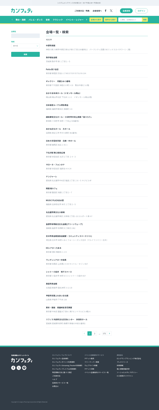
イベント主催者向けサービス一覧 (96, 372)
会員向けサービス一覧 (60, 383)
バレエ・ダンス (36, 20)
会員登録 (126, 10)
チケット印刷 (89, 369)
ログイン (141, 10)
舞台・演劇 (21, 20)
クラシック (58, 20)
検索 (145, 19)
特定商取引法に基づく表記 (62, 372)
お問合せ (55, 386)
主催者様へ (97, 11)
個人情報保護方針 (123, 369)
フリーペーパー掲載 (91, 362)
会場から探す (96, 19)
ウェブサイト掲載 (90, 365)
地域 (12, 41)
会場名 (13, 31)
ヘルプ (54, 379)
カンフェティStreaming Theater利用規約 (67, 365)
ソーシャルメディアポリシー (127, 372)
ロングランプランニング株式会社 (129, 358)
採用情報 (120, 365)
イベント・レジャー (75, 20)
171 (104, 333)
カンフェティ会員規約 (60, 358)
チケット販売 (89, 358)
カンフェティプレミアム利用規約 (64, 369)
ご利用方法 (56, 376)
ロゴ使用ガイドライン (125, 376)
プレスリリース (122, 362)
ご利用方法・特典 (82, 11)
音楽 (48, 20)
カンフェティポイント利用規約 (63, 362)
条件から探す (110, 19)
